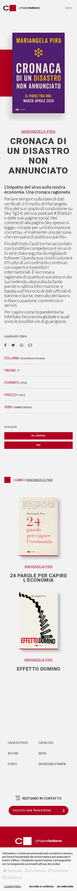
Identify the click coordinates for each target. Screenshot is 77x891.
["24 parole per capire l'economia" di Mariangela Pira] (38, 530)
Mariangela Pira (38, 131)
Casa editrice (18, 742)
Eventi (12, 764)
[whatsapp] (22, 345)
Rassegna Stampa (52, 764)
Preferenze (37, 871)
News (42, 753)
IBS (38, 445)
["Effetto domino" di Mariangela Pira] (38, 624)
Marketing (15, 878)
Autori (13, 753)
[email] (30, 345)
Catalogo (46, 742)
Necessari (15, 871)
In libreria (38, 435)
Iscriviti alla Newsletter (32, 810)
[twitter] (13, 345)
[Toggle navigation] (68, 8)
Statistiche (60, 871)
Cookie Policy (12, 886)
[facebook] (6, 345)
